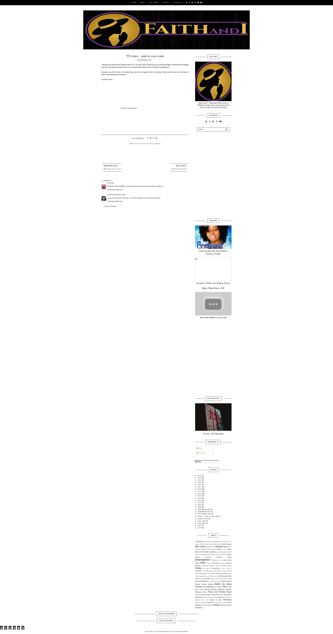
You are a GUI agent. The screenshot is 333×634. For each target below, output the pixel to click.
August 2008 (202, 518)
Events (230, 560)
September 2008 (205, 514)
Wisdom (157, 144)
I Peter (228, 568)
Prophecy (197, 595)
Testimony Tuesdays (201, 603)
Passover (208, 589)
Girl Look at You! (178, 169)
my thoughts (218, 587)
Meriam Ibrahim (227, 581)
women (223, 605)
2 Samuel (207, 542)
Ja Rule (223, 571)
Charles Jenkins (211, 549)
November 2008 (204, 511)
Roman (204, 597)
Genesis (198, 565)
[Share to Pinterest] (153, 138)
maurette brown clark (215, 581)
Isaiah (218, 571)
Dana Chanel (228, 552)
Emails (230, 557)
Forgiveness (215, 563)
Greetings (211, 566)
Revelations (198, 597)
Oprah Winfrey (199, 590)
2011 (200, 500)
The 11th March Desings (178, 632)
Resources (228, 594)
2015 (200, 491)
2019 (200, 482)
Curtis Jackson (220, 552)
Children (218, 549)
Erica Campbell (222, 560)
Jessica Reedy (199, 574)
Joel (208, 574)
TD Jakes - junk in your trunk (207, 516)
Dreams (229, 555)
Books (226, 546)
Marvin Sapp (228, 579)
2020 (200, 480)
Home (134, 3)
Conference (212, 552)
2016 (200, 489)
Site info (205, 600)
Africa (221, 542)
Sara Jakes (214, 597)
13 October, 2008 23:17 (114, 201)
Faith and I (149, 632)
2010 (200, 502)
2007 (200, 525)
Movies (210, 584)
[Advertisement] (145, 227)
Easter (197, 557)
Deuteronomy (212, 555)
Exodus (197, 563)
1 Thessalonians (199, 542)
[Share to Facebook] (147, 138)
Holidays (198, 568)
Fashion (209, 563)
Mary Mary (198, 581)
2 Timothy (213, 542)
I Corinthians (215, 568)
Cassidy (198, 549)
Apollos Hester (199, 544)
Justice (216, 576)
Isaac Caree (213, 571)
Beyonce (229, 544)
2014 (200, 493)
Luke (205, 578)
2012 (200, 498)
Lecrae (201, 579)
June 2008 (202, 523)
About (142, 3)
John (217, 573)
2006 (200, 527)
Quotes (214, 595)
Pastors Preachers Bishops (222, 589)
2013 (200, 495)
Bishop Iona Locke (211, 547)
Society (211, 600)
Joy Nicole (211, 576)
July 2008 (202, 521)
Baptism (215, 544)
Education (219, 557)
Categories (177, 3)
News (225, 586)
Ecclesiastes (208, 557)
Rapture (222, 595)
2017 (200, 487)
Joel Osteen (213, 574)
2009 (200, 505)
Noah (230, 587)
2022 (200, 475)
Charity (203, 549)
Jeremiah (229, 571)
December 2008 (204, 509)
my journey (208, 586)
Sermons (219, 597)
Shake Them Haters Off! (213, 288)
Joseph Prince (204, 576)
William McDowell (208, 605)
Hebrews (217, 566)
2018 (200, 484)
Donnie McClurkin (221, 555)
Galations (229, 563)
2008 (200, 507)
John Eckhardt (224, 574)
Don (108, 183)
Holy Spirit (206, 568)
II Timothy (206, 571)
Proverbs (203, 595)
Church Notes (204, 552)
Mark (208, 579)
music (218, 584)
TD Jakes (150, 144)
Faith (137, 144)
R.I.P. (217, 594)
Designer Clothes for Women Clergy (213, 283)
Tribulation (217, 603)
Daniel (197, 555)
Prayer (143, 144)
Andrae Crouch (227, 542)
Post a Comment (110, 206)
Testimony (227, 599)
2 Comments (139, 138)
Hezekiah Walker (226, 566)
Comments (202, 453)
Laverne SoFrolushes (114, 194)
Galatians (222, 563)
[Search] (226, 129)
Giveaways (205, 566)
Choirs (224, 549)
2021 (200, 477)
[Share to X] (150, 138)
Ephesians (214, 560)
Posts (200, 448)
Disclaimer (154, 3)
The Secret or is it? (112, 169)
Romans (209, 597)
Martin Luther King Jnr (217, 579)
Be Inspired (222, 544)
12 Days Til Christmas (213, 434)
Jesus (205, 573)
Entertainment (202, 560)
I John (223, 568)
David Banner (203, 555)
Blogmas (219, 546)
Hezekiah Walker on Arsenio (213, 318)
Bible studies (200, 546)
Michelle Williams (201, 584)
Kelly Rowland (223, 576)
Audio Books (208, 544)
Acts (217, 542)
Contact (165, 3)
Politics (205, 592)
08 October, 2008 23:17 (115, 189)
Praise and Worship (216, 592)
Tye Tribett (224, 603)
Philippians (198, 592)
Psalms (208, 594)
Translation (210, 603)
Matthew (205, 581)
